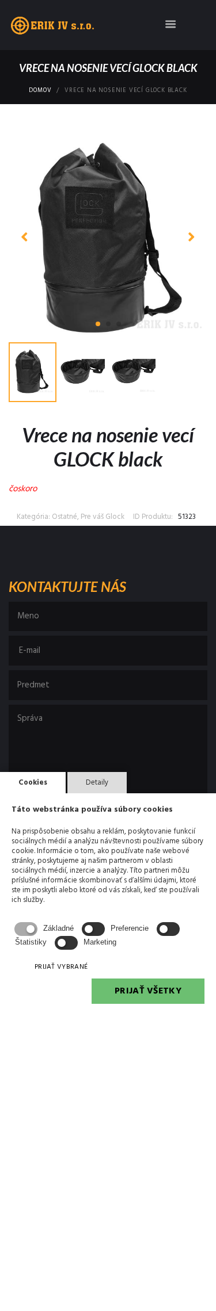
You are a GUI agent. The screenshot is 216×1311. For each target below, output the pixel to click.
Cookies (32, 783)
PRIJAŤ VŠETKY (148, 991)
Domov (40, 90)
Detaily (97, 783)
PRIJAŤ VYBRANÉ (61, 967)
